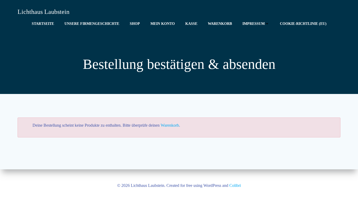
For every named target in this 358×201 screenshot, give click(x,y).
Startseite (43, 24)
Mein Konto (162, 24)
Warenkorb (220, 24)
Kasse (191, 24)
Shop (135, 24)
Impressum (253, 24)
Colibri (235, 185)
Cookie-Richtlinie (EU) (303, 24)
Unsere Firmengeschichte (91, 24)
